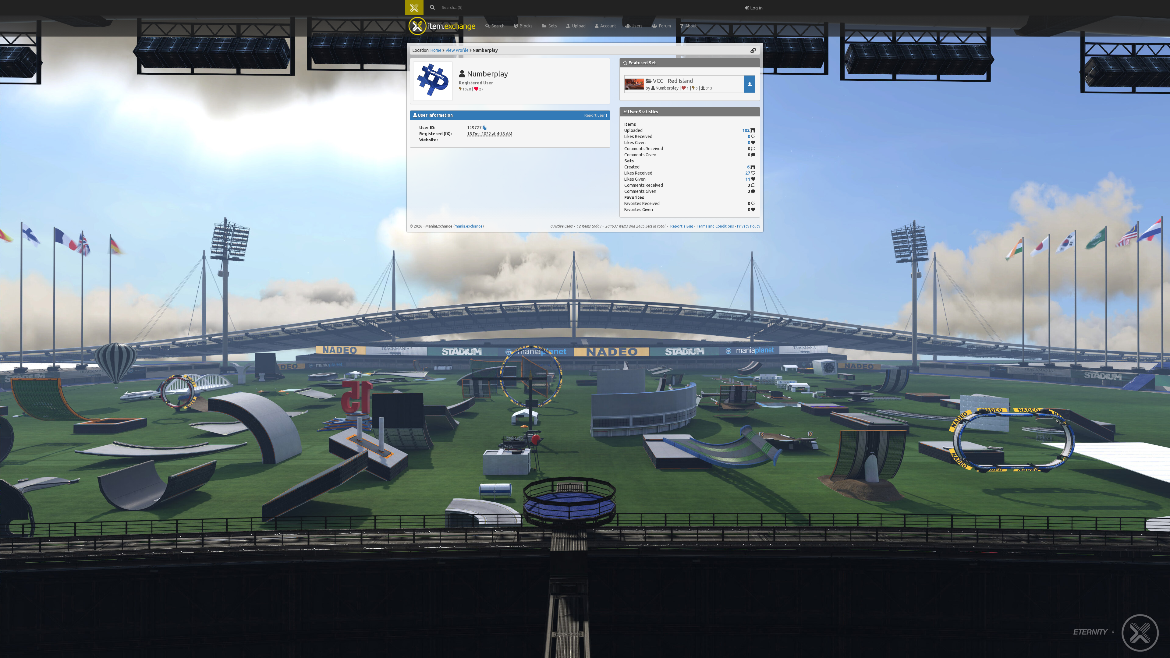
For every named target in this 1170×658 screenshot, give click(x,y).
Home (436, 50)
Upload (578, 25)
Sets (552, 25)
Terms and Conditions (715, 226)
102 (746, 130)
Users (637, 25)
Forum (664, 25)
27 (747, 173)
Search (497, 25)
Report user (594, 115)
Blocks (525, 25)
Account (607, 25)
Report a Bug (681, 226)
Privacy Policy (748, 226)
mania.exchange (469, 226)
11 (747, 179)
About (690, 25)
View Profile (457, 50)
